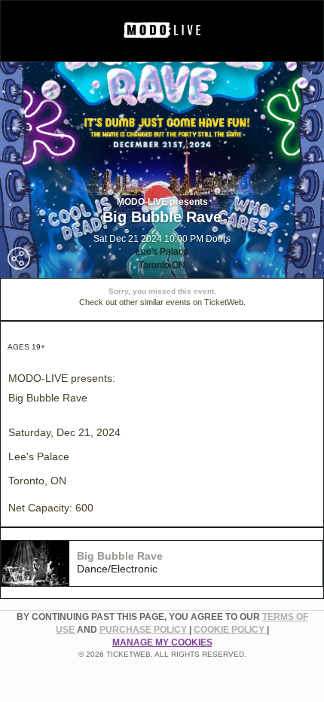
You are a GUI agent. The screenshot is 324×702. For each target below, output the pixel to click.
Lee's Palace (162, 251)
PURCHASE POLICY (144, 629)
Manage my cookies (162, 642)
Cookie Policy (230, 629)
